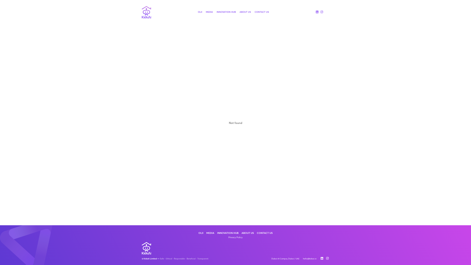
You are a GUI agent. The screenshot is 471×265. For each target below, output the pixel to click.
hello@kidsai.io (310, 259)
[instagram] (322, 12)
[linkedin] (317, 12)
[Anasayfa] (146, 12)
